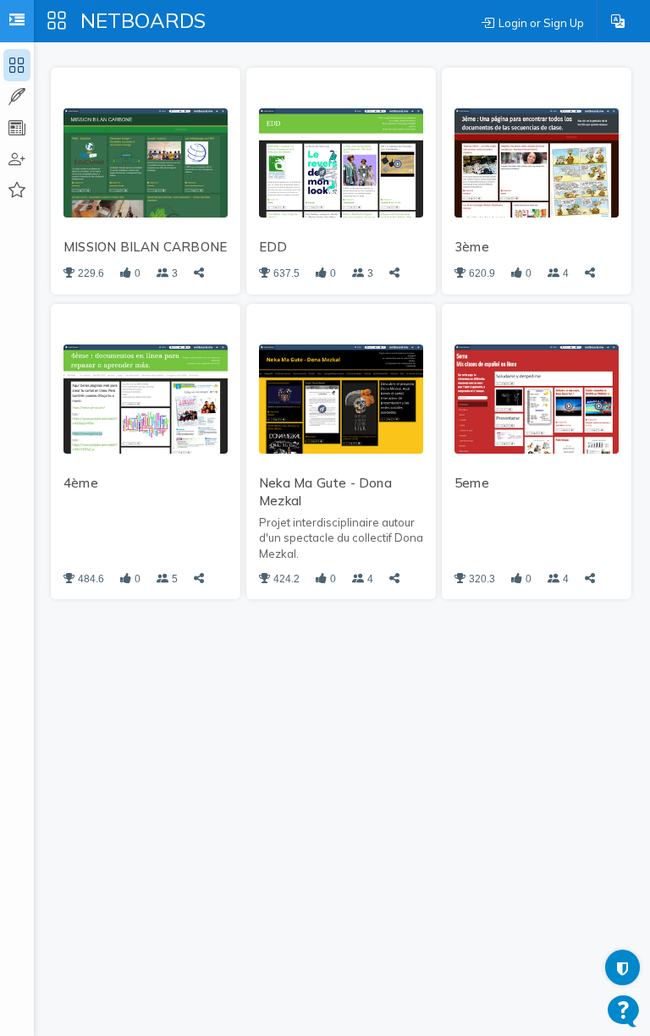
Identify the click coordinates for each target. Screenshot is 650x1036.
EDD (273, 247)
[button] (617, 21)
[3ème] (536, 161)
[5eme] (536, 397)
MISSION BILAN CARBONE (145, 247)
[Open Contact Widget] (623, 1011)
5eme (471, 483)
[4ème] (145, 397)
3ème (471, 247)
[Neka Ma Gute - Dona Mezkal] (341, 397)
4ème (80, 483)
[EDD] (341, 161)
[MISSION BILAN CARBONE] (145, 161)
